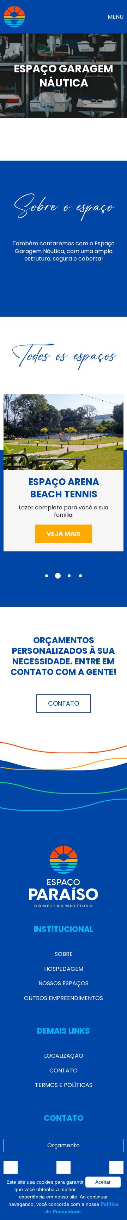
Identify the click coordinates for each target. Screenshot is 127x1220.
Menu (115, 17)
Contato (63, 703)
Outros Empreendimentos (63, 998)
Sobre (64, 954)
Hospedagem (63, 969)
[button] (46, 575)
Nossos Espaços (63, 983)
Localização (63, 1056)
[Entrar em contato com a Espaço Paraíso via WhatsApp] (116, 1168)
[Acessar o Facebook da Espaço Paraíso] (11, 1168)
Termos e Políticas (63, 1085)
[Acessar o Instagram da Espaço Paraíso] (63, 1168)
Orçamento (63, 1145)
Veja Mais (63, 533)
